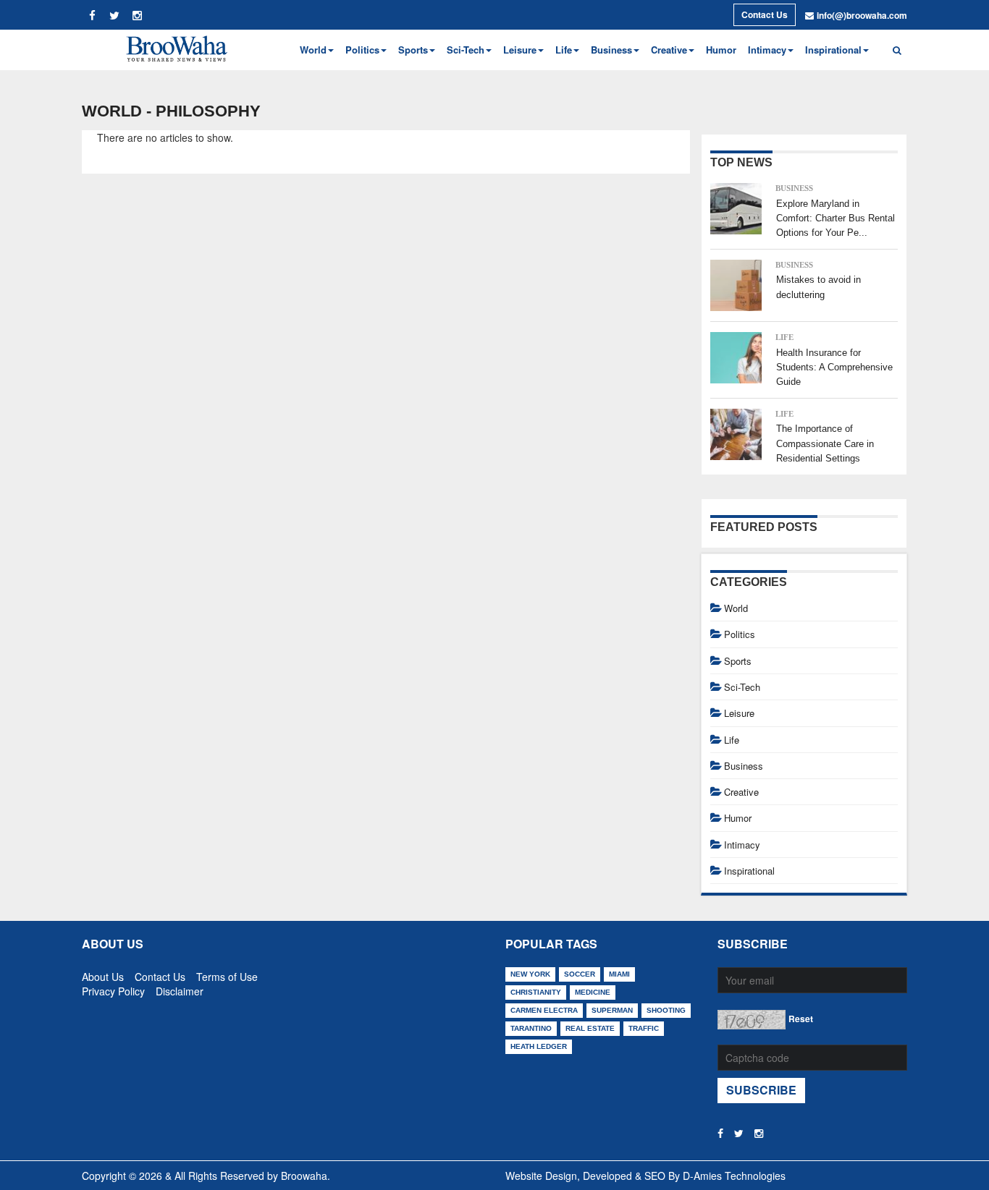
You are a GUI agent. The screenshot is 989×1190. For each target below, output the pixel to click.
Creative (741, 792)
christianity (535, 992)
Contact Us (764, 14)
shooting (666, 1010)
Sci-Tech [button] (465, 49)
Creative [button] (669, 49)
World (736, 608)
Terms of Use (227, 973)
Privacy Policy (113, 988)
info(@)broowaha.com (862, 15)
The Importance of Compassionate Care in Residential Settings (825, 443)
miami (619, 974)
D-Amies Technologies (734, 1175)
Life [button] (563, 49)
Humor (721, 49)
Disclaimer (179, 988)
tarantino (531, 1028)
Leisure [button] (519, 49)
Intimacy (742, 844)
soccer (579, 974)
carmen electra (544, 1010)
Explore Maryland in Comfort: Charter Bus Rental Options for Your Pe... (835, 218)
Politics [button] (362, 49)
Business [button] (611, 49)
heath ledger (538, 1046)
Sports (738, 661)
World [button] (313, 49)
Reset (800, 1018)
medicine (592, 992)
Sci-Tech (742, 687)
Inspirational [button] (833, 49)
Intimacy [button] (767, 49)
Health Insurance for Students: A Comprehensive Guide (834, 367)
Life (784, 337)
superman (612, 1010)
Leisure (739, 713)
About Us (103, 973)
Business (794, 188)
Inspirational (749, 870)
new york (530, 974)
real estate (590, 1028)
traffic (643, 1028)
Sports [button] (413, 49)
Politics (739, 634)
